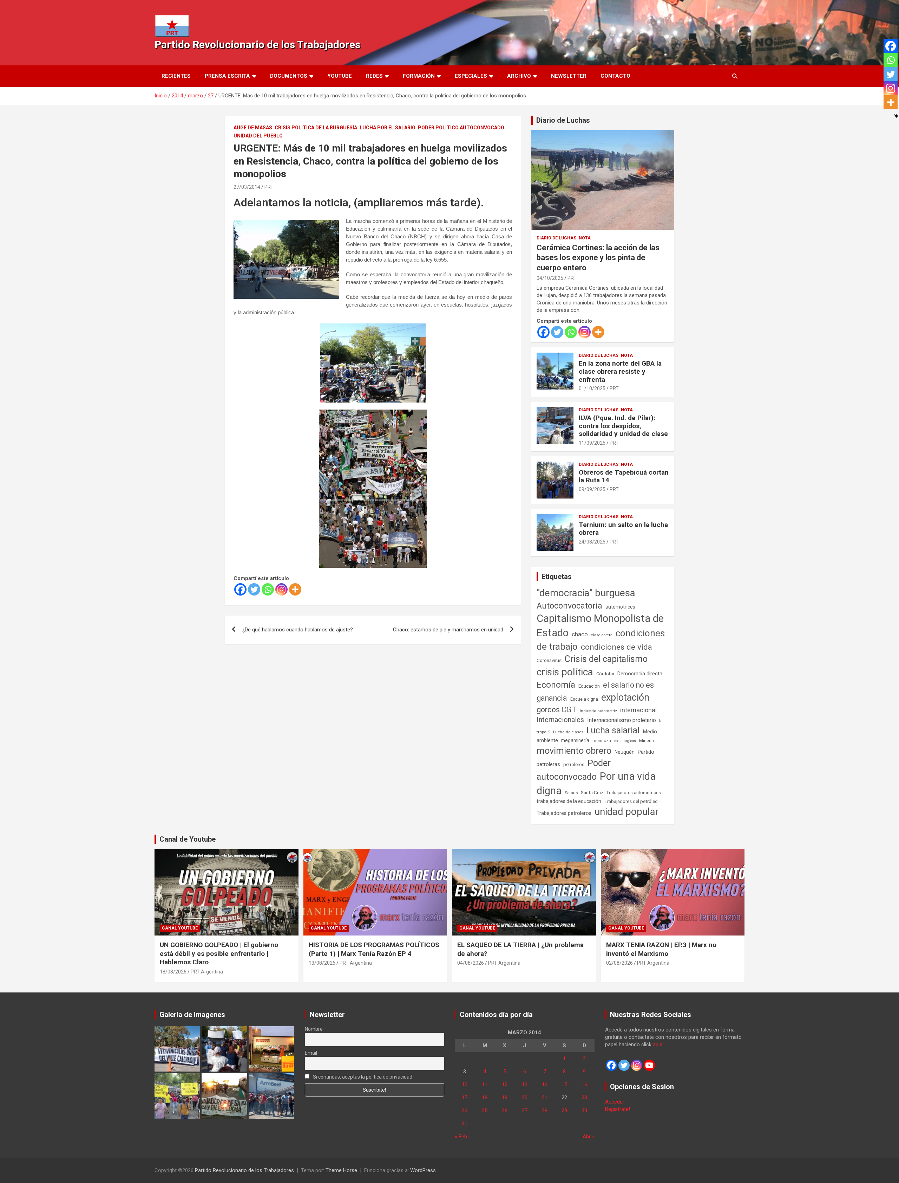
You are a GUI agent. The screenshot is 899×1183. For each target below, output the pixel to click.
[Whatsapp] (268, 589)
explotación (625, 697)
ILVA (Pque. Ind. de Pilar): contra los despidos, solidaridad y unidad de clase (623, 426)
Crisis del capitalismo (606, 659)
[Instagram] (281, 589)
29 (564, 1110)
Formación (419, 76)
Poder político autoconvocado (461, 127)
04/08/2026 (470, 963)
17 (464, 1097)
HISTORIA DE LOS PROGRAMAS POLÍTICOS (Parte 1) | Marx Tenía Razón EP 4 (374, 949)
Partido (646, 752)
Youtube (339, 76)
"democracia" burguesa (586, 593)
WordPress (423, 1170)
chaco (580, 634)
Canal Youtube (180, 928)
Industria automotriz (598, 710)
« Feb (461, 1136)
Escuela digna (584, 699)
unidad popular (627, 811)
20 (524, 1097)
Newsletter (568, 76)
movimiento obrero (574, 750)
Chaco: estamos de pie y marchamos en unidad (448, 629)
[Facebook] (240, 589)
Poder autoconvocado (574, 770)
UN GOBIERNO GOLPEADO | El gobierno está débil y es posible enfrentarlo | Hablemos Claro (219, 953)
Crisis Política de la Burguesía (316, 127)
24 (464, 1110)
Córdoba (605, 673)
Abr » (589, 1136)
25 (484, 1110)
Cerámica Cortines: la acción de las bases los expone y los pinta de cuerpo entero (598, 257)
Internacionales (560, 720)
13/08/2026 (322, 963)
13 (524, 1084)
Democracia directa (639, 673)
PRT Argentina (207, 972)
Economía (556, 685)
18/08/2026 (173, 972)
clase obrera (601, 635)
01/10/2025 (592, 388)
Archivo (519, 76)
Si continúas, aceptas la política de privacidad (362, 1077)
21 (544, 1097)
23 (584, 1097)
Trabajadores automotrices (633, 792)
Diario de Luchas (563, 120)
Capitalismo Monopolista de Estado (600, 625)
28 (544, 1110)
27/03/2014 (247, 187)
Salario (571, 792)
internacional (638, 710)
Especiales (471, 76)
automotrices (620, 607)
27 (524, 1110)
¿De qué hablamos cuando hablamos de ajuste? (297, 629)
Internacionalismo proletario (621, 720)
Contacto (615, 76)
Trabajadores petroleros (564, 813)
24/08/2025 (592, 542)
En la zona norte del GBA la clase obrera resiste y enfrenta (620, 371)
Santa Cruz (592, 792)
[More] (295, 589)
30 (584, 1110)
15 (564, 1084)
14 (544, 1084)
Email (311, 1053)
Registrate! (617, 1109)
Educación (589, 686)
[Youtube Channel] (649, 1065)
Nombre (314, 1029)
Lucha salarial (612, 730)
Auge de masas (253, 127)
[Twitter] (254, 589)
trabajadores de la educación (569, 801)
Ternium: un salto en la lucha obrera (623, 529)
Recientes (176, 76)
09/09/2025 (592, 489)
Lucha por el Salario (387, 127)
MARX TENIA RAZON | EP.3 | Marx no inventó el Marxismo (661, 949)
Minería (646, 740)
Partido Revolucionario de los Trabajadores (257, 44)
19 (504, 1097)
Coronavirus (549, 660)
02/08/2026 (619, 963)
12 (504, 1084)
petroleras (548, 764)
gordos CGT (557, 709)
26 (504, 1110)
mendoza (601, 740)
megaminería (575, 740)
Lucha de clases (568, 731)
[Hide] (896, 116)
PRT (269, 187)
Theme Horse (341, 1170)
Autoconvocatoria (569, 606)
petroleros (573, 764)
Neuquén (625, 752)
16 (584, 1084)
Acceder (614, 1102)
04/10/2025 (550, 278)
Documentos (288, 76)
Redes (374, 76)
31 (464, 1123)
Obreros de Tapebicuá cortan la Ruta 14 (624, 476)
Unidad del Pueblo (258, 136)
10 (464, 1084)
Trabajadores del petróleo (631, 801)
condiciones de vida (616, 647)
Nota (585, 238)
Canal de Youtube (187, 839)
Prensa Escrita (227, 76)
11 (484, 1084)
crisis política (565, 672)
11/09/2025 (592, 443)
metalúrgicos (625, 741)
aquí (657, 1044)
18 (484, 1097)
